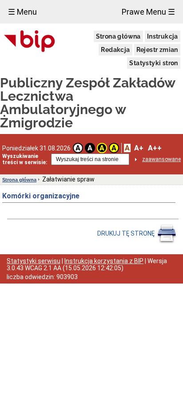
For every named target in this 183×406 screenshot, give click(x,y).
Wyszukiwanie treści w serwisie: (24, 159)
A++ (155, 148)
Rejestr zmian (157, 49)
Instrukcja (162, 36)
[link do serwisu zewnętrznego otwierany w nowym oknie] (29, 42)
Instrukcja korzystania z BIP (103, 260)
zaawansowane (161, 159)
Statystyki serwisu (33, 260)
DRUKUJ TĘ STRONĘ (126, 233)
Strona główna (118, 36)
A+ (138, 148)
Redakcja (115, 49)
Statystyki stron (153, 63)
